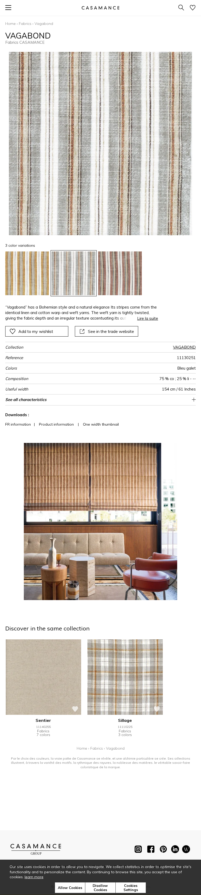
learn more (34, 877)
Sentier (43, 720)
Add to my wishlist (35, 331)
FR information (18, 424)
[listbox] (100, 273)
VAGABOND (184, 347)
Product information (56, 424)
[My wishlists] (192, 8)
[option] (27, 273)
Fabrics (25, 23)
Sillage (125, 720)
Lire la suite (147, 318)
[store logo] (100, 7)
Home (10, 23)
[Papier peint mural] (186, 850)
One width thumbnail (101, 424)
